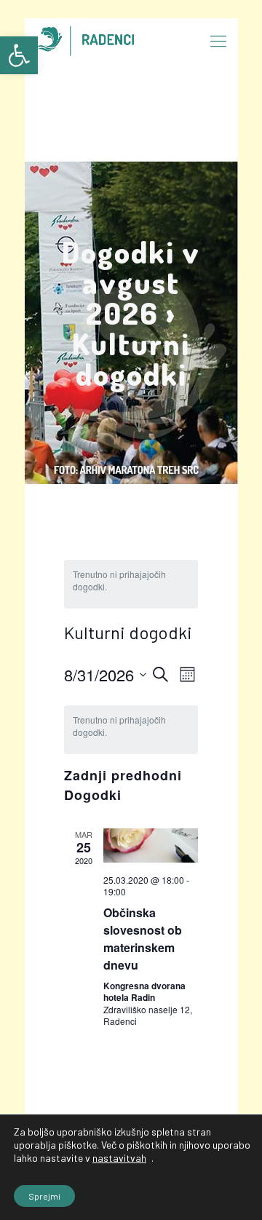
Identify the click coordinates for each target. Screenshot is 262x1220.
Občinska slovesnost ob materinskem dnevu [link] (142, 938)
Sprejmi (44, 1196)
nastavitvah (119, 1158)
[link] (19, 55)
